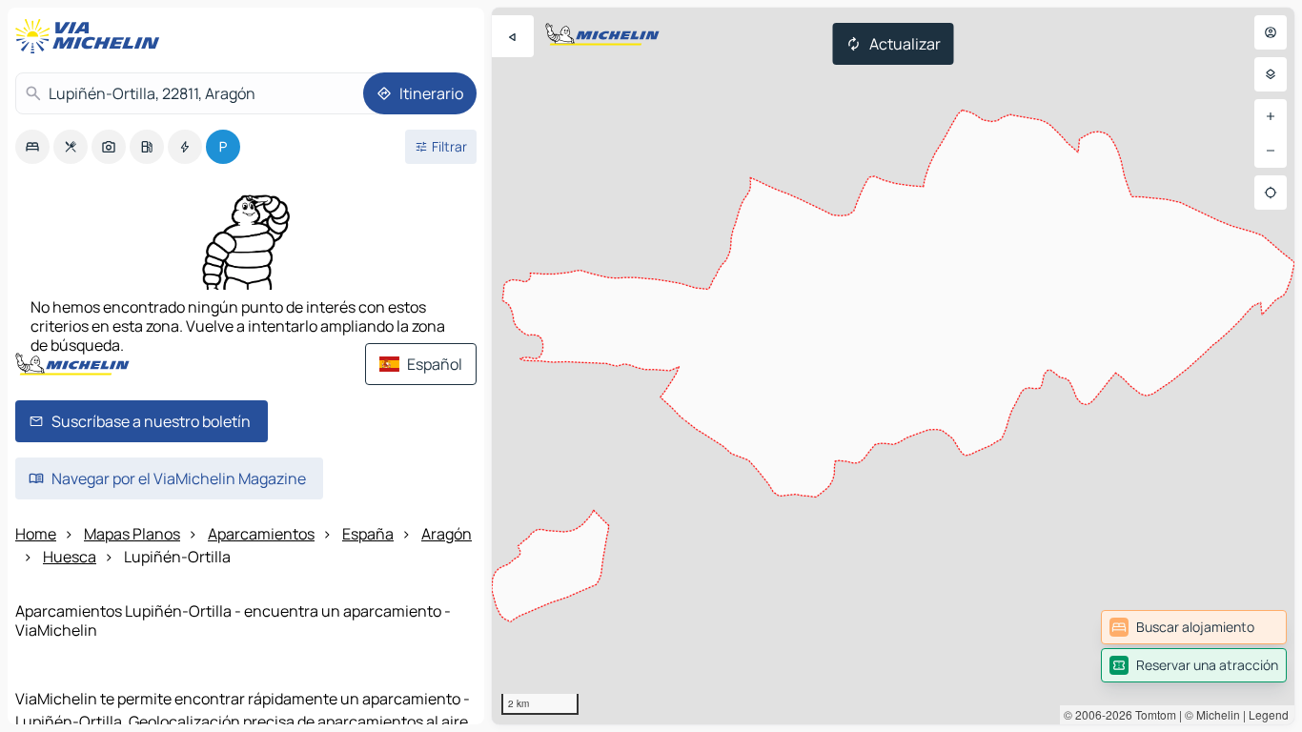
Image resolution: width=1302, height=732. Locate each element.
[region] (893, 366)
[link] (1194, 627)
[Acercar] (1270, 116)
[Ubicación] (1270, 192)
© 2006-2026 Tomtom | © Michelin (1152, 714)
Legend (1269, 714)
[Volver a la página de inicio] (91, 36)
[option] (32, 147)
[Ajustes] (1270, 74)
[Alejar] (1270, 150)
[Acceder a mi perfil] (1270, 32)
